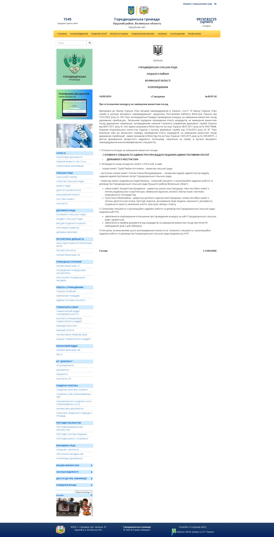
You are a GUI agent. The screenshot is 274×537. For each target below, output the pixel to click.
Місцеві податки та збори (71, 223)
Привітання (194, 33)
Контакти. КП (63, 378)
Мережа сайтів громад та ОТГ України (195, 531)
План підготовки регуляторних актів (74, 244)
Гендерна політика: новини (71, 389)
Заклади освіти (65, 330)
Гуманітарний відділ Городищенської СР (68, 312)
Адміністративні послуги (70, 300)
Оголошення (177, 33)
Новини (162, 33)
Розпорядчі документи (69, 157)
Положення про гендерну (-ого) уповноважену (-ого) (73, 403)
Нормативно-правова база (71, 334)
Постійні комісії (65, 199)
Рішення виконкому (143, 33)
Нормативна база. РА (68, 255)
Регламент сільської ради (71, 214)
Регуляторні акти (66, 250)
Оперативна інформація (69, 166)
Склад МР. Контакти (67, 449)
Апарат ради (63, 185)
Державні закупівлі (66, 232)
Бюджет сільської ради (69, 219)
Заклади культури (66, 325)
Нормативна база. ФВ (68, 350)
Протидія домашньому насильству (69, 428)
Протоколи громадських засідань (70, 279)
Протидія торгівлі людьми (71, 434)
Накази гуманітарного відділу (73, 339)
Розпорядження (79, 33)
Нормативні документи (69, 408)
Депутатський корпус (68, 190)
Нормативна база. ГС (68, 266)
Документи (62, 370)
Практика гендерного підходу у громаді (74, 414)
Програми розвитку (67, 227)
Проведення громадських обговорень (71, 271)
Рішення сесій (99, 33)
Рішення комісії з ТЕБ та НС (71, 161)
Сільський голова (66, 177)
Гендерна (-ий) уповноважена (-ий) (74, 395)
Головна (62, 33)
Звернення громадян (68, 295)
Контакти (61, 203)
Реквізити (62, 374)
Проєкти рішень (119, 33)
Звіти (59, 354)
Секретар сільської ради (70, 181)
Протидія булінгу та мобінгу (72, 438)
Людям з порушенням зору (198, 3)
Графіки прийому (66, 291)
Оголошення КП (65, 365)
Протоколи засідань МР (69, 454)
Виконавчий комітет (68, 194)
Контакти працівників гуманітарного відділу (69, 320)
